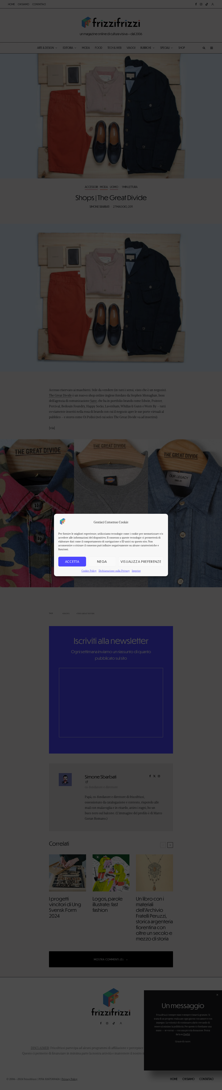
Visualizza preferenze (141, 561)
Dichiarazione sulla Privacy (114, 570)
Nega (102, 561)
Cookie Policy (89, 570)
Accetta (72, 561)
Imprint (136, 570)
